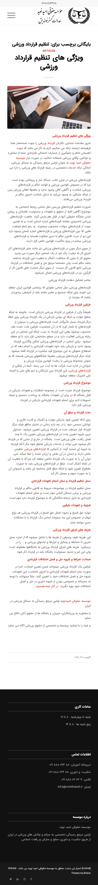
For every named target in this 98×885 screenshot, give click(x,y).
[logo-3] (57, 16)
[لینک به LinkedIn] (17, 879)
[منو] (12, 16)
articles (49, 51)
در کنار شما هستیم (47, 586)
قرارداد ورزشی (46, 143)
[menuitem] (12, 16)
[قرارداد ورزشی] (49, 107)
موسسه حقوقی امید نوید (41, 868)
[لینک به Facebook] (31, 879)
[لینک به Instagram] (24, 879)
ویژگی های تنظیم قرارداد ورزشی (49, 62)
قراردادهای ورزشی (80, 370)
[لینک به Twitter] (10, 879)
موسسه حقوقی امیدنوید (75, 601)
